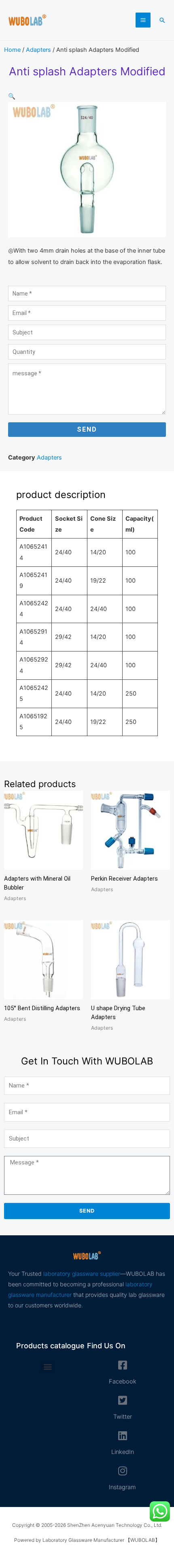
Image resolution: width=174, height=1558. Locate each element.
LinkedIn (122, 1452)
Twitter (122, 1416)
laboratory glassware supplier (81, 1273)
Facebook (122, 1381)
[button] (162, 20)
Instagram (122, 1487)
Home (12, 49)
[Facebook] (122, 1365)
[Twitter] (122, 1400)
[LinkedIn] (122, 1435)
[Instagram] (122, 1471)
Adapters (38, 49)
